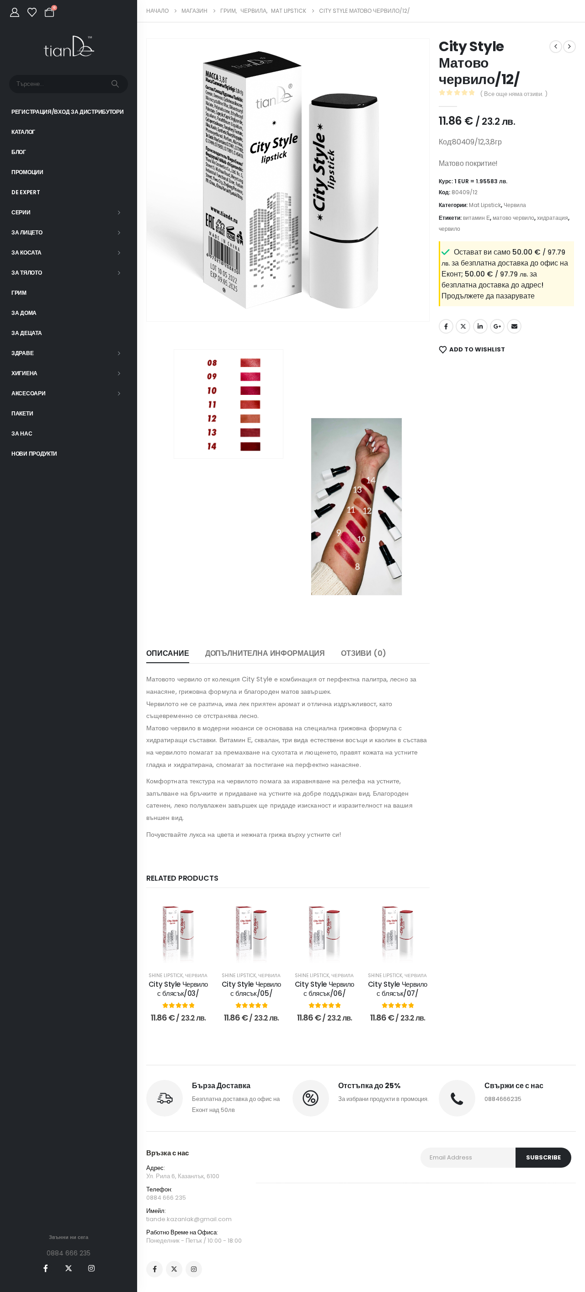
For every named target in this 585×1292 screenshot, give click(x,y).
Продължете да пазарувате (488, 296)
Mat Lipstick (485, 205)
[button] (166, 301)
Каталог (23, 132)
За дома (24, 313)
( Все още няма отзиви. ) (514, 94)
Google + (497, 326)
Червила (196, 975)
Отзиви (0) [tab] (363, 653)
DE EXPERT (25, 192)
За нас (21, 433)
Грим (19, 293)
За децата (26, 333)
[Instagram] (91, 1268)
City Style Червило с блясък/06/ (324, 988)
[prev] (555, 46)
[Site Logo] (68, 46)
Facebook (446, 326)
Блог (18, 152)
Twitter (463, 326)
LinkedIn (480, 326)
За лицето (26, 232)
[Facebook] (45, 1268)
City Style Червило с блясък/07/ (397, 988)
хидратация (552, 218)
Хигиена (24, 373)
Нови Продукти (34, 453)
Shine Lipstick (166, 975)
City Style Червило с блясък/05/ (251, 988)
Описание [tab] (167, 653)
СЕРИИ (21, 212)
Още (184, 953)
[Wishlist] (32, 12)
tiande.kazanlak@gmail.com (189, 1219)
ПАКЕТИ (22, 413)
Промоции (27, 172)
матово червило (513, 218)
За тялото (26, 272)
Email (514, 326)
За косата (26, 252)
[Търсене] (115, 84)
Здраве (22, 353)
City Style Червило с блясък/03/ (178, 988)
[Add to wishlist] (196, 912)
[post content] (178, 931)
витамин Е (476, 218)
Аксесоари (28, 393)
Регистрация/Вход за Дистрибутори (67, 112)
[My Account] (14, 12)
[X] (68, 1268)
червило (449, 229)
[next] (569, 46)
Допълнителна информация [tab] (265, 653)
